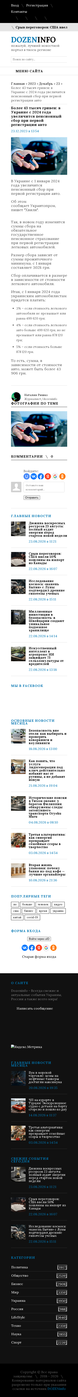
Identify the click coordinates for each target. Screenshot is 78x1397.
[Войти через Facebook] (41, 476)
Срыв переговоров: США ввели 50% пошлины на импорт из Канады (46, 558)
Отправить (31, 497)
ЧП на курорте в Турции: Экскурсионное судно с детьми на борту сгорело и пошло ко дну (48, 1104)
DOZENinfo (56, 1389)
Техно (16, 1325)
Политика (19, 1267)
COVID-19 (32, 917)
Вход (15, 5)
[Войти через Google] (55, 476)
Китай (17, 917)
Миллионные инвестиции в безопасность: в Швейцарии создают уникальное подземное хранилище (46, 621)
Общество (19, 1275)
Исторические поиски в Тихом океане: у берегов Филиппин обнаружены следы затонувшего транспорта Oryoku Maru (48, 807)
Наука (16, 1334)
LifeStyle (18, 1317)
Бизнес (17, 1284)
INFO (33, 39)
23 (58, 83)
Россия (17, 1309)
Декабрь (46, 83)
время (43, 911)
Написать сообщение (35, 1008)
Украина (58, 911)
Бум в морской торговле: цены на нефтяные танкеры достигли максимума (45, 1077)
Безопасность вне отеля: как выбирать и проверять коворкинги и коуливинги (48, 737)
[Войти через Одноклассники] (62, 476)
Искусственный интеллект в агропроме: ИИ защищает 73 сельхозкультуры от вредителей (46, 656)
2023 (32, 83)
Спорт (16, 1342)
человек (43, 904)
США (16, 911)
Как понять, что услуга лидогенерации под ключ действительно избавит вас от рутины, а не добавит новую (47, 770)
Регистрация (37, 5)
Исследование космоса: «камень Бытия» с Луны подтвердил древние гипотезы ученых (47, 587)
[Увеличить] (39, 429)
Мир (15, 1292)
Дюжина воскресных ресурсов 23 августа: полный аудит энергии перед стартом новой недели (48, 529)
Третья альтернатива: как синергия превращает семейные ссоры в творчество (47, 841)
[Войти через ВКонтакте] (34, 476)
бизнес (28, 911)
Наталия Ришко (36, 395)
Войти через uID (39, 938)
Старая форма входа (39, 956)
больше (27, 904)
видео (58, 904)
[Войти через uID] (27, 476)
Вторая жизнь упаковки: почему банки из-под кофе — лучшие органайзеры (47, 869)
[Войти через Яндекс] (48, 476)
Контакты (19, 11)
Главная (18, 83)
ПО (15, 904)
